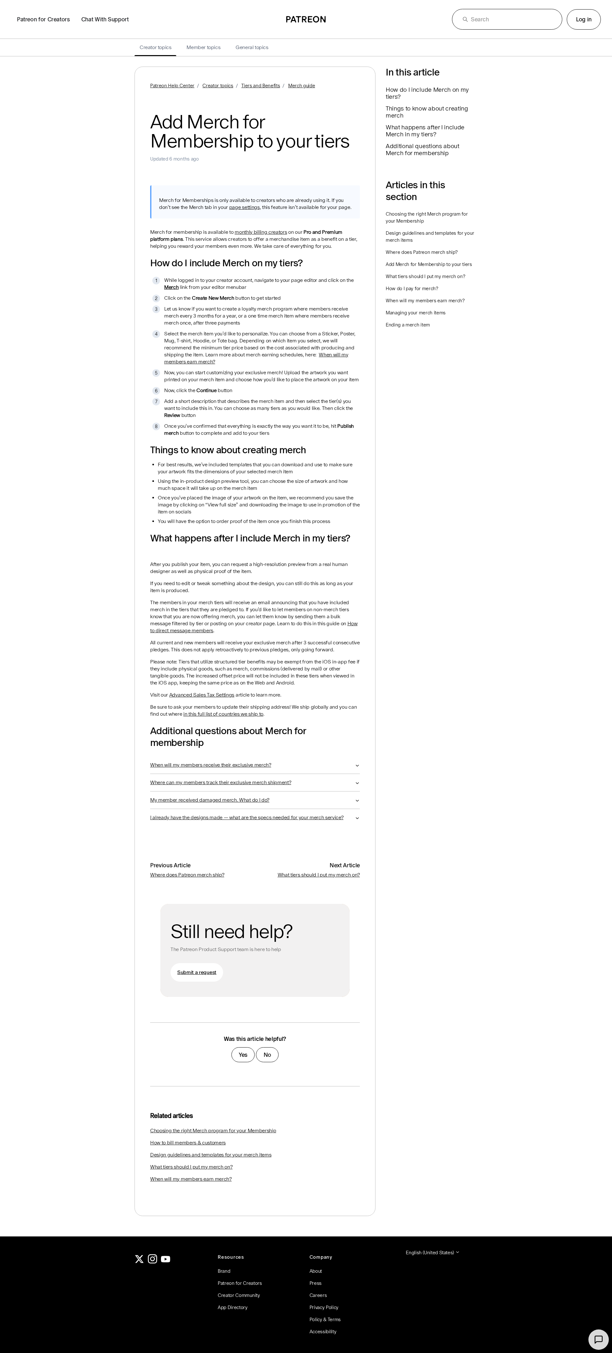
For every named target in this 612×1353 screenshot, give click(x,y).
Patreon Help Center (172, 85)
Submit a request (196, 972)
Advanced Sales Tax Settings (201, 695)
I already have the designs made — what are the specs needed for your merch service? (246, 817)
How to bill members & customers (188, 1143)
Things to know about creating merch (427, 112)
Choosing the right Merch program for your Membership (213, 1131)
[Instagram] (152, 1261)
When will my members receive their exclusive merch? (210, 765)
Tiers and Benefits (260, 85)
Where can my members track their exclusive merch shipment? (220, 782)
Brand (224, 1271)
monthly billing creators (261, 232)
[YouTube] (166, 1261)
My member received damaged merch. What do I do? (209, 800)
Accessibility (323, 1331)
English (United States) (430, 1252)
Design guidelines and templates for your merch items (210, 1155)
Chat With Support (105, 19)
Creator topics (217, 85)
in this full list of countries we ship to (223, 714)
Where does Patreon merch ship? (187, 875)
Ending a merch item (408, 324)
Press (316, 1283)
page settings (244, 207)
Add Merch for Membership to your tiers (429, 264)
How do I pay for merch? (412, 288)
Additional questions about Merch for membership (422, 149)
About (316, 1271)
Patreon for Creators (43, 19)
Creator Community (239, 1295)
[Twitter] (139, 1261)
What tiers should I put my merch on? (319, 875)
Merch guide (301, 85)
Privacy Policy (324, 1307)
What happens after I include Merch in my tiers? (425, 131)
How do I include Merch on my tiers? (427, 93)
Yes (243, 1054)
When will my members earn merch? (191, 1179)
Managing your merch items (416, 312)
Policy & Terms (325, 1319)
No (267, 1054)
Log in (584, 19)
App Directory (233, 1307)
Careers (318, 1295)
